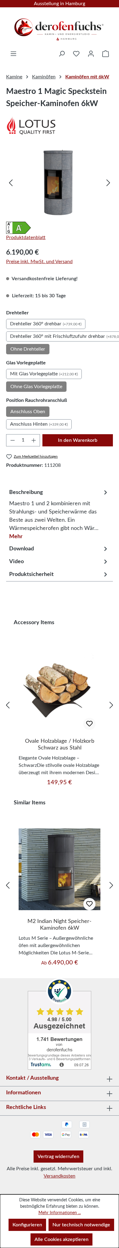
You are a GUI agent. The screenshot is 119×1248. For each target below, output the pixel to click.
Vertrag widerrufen (58, 1156)
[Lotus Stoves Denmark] (59, 125)
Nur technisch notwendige (81, 1224)
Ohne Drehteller (27, 349)
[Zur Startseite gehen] (59, 27)
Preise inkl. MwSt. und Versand (39, 261)
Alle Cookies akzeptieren (61, 1239)
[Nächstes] (108, 182)
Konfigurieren (27, 1224)
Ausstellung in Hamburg (59, 3)
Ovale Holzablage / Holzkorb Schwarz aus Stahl (59, 744)
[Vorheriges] (10, 182)
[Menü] (13, 54)
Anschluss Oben (27, 411)
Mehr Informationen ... (59, 1213)
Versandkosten (59, 1176)
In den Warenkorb (77, 440)
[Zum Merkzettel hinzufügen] (89, 724)
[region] (59, 182)
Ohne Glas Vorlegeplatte (36, 386)
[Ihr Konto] (91, 54)
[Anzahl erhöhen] (33, 440)
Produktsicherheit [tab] (31, 574)
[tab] (59, 513)
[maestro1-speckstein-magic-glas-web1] (59, 182)
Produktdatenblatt (25, 237)
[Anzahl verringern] (12, 440)
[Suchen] (61, 54)
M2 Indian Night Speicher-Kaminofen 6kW (59, 925)
